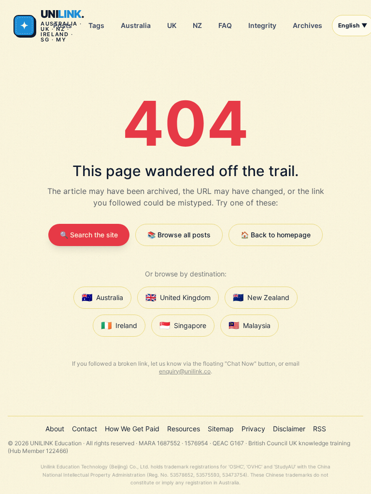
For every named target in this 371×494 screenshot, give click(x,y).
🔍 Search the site (89, 235)
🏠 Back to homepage (276, 235)
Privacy (253, 429)
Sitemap (221, 429)
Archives (307, 25)
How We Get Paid (132, 429)
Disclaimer (289, 429)
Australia (136, 25)
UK (171, 25)
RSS (319, 429)
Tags (96, 25)
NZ (197, 25)
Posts (62, 25)
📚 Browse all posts (179, 235)
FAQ (225, 25)
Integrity (262, 25)
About (54, 429)
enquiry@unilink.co (185, 371)
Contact (84, 429)
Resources (183, 429)
